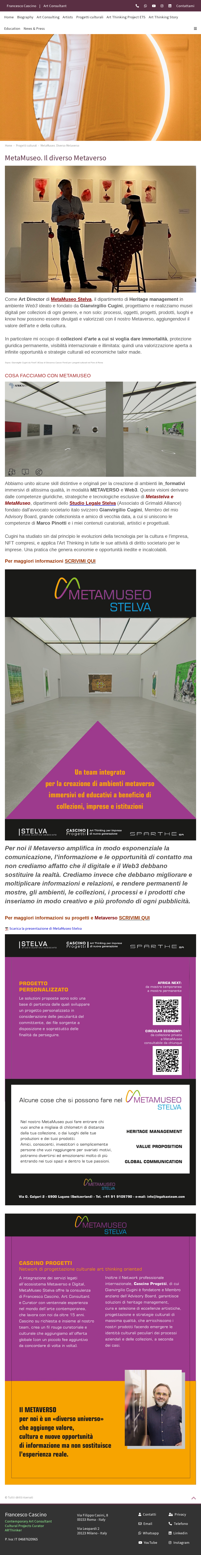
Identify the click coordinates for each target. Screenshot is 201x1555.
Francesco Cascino (26, 1514)
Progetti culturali (89, 17)
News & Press (34, 28)
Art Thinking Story (163, 17)
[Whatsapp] (145, 5)
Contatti (149, 1514)
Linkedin (180, 1533)
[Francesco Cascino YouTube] (154, 5)
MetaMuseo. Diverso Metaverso (59, 145)
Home (8, 145)
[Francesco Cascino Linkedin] (169, 5)
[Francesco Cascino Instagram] (162, 5)
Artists (68, 17)
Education (12, 28)
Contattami (185, 5)
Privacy (180, 1514)
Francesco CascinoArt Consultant (37, 5)
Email (147, 1523)
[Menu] (195, 28)
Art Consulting (48, 17)
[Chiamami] (137, 5)
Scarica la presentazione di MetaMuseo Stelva (45, 928)
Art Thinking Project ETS (126, 17)
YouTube (150, 1542)
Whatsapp (151, 1533)
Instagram (181, 1542)
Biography (25, 17)
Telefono (181, 1523)
